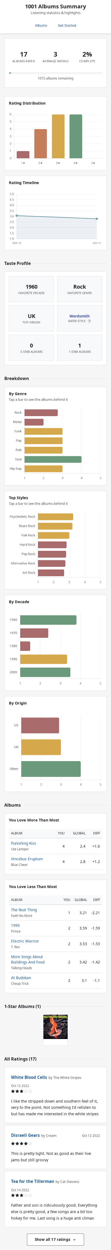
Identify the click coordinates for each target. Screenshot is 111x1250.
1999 (15, 925)
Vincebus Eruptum (27, 858)
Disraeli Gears (25, 1135)
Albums (41, 25)
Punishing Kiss (23, 843)
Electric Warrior (25, 941)
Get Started (67, 25)
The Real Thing (24, 909)
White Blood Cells (29, 1077)
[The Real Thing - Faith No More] (55, 1027)
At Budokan (21, 977)
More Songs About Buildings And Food (27, 959)
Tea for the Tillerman (32, 1181)
